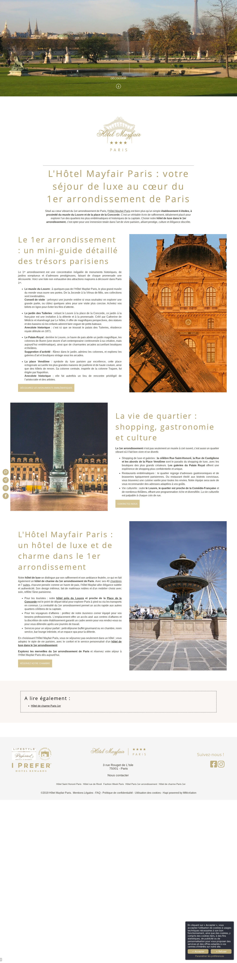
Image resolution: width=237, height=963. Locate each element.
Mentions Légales (83, 792)
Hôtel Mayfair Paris (119, 211)
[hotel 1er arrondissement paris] (8, 488)
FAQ (97, 792)
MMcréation (189, 792)
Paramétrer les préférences (209, 956)
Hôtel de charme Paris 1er (46, 705)
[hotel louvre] (31, 753)
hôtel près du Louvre (70, 598)
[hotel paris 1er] (8, 480)
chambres (116, 581)
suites (26, 585)
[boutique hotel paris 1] (8, 472)
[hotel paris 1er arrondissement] (221, 766)
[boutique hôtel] (213, 766)
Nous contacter (118, 775)
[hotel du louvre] (8, 496)
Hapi (165, 792)
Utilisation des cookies (148, 792)
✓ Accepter (198, 951)
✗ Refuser (221, 951)
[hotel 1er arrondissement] (31, 767)
